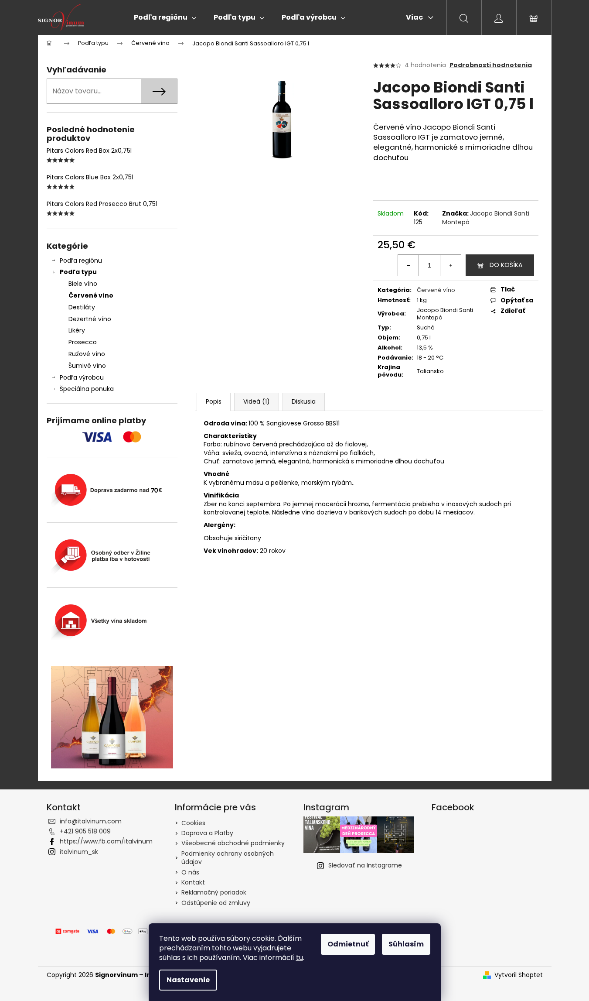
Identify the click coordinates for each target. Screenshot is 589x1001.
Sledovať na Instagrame (365, 865)
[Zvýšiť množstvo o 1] (450, 265)
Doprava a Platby (207, 833)
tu (299, 958)
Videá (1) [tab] (256, 401)
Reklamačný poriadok (213, 892)
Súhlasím (406, 944)
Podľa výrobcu (82, 377)
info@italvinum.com (91, 821)
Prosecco (82, 342)
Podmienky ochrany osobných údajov (227, 857)
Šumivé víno (87, 365)
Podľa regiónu (81, 260)
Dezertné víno (89, 319)
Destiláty (81, 307)
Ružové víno (86, 354)
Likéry (76, 330)
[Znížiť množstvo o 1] (408, 265)
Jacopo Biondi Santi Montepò (485, 217)
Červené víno (90, 295)
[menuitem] (165, 17)
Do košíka (506, 265)
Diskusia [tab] (304, 401)
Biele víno (82, 283)
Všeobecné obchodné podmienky (233, 843)
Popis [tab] (213, 401)
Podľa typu (78, 271)
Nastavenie (188, 980)
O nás (190, 872)
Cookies (193, 823)
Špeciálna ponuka (87, 388)
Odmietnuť (347, 944)
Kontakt (193, 882)
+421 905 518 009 (85, 831)
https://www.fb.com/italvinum (106, 841)
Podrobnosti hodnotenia (490, 65)
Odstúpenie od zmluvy (215, 902)
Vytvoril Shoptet (518, 975)
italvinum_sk (79, 851)
